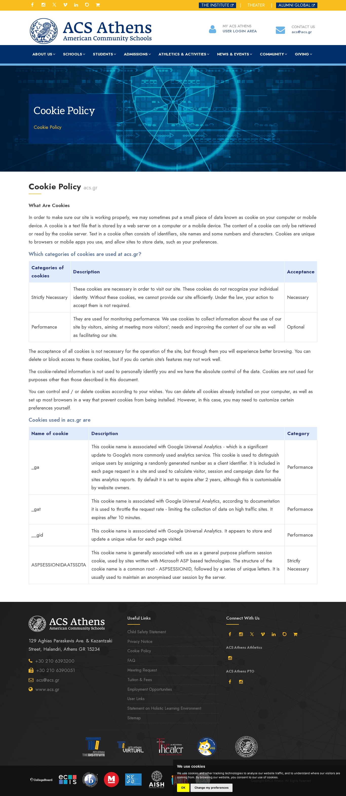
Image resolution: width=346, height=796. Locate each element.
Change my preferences (211, 787)
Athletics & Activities (182, 54)
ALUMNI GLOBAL (295, 5)
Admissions (136, 54)
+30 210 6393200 (54, 661)
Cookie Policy (47, 127)
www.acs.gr (47, 689)
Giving (302, 54)
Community (272, 54)
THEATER (256, 5)
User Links (136, 699)
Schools (72, 54)
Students (103, 54)
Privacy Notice (139, 641)
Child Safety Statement (146, 632)
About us (42, 54)
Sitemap (134, 718)
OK (183, 787)
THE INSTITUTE (215, 5)
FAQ (131, 660)
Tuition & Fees (139, 680)
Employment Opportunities (149, 689)
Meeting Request (142, 670)
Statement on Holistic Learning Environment (164, 708)
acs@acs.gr (47, 680)
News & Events (233, 54)
